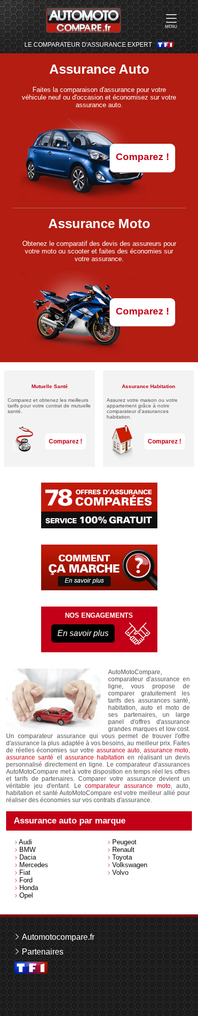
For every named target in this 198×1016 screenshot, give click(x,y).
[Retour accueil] (83, 20)
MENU (171, 26)
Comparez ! (142, 156)
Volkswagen (129, 865)
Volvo (120, 872)
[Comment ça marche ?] (99, 567)
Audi (25, 842)
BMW (27, 849)
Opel (26, 895)
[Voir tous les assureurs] (99, 505)
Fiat (24, 872)
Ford (25, 880)
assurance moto (166, 750)
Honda (28, 888)
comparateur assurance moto (128, 785)
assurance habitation (94, 757)
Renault (123, 849)
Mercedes (33, 865)
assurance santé (29, 757)
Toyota (122, 857)
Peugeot (124, 842)
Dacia (27, 857)
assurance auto (118, 750)
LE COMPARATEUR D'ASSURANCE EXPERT (88, 45)
